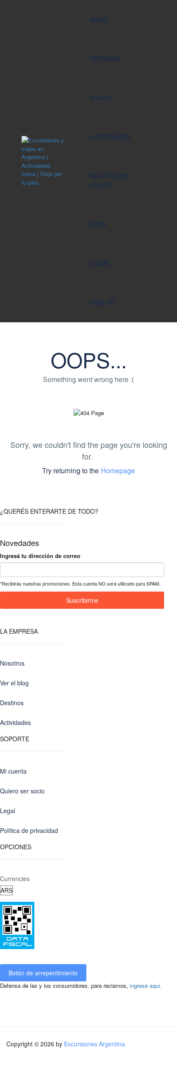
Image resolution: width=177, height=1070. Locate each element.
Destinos (105, 58)
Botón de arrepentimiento (43, 972)
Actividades (110, 137)
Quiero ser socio (22, 790)
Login (99, 263)
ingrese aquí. (146, 985)
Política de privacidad (29, 830)
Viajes (100, 97)
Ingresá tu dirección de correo (40, 556)
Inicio (99, 19)
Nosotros (12, 663)
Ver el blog (14, 682)
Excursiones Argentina (94, 1043)
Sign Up (102, 302)
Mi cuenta (13, 771)
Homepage (118, 470)
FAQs (98, 224)
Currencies (15, 878)
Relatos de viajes (109, 180)
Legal (7, 810)
